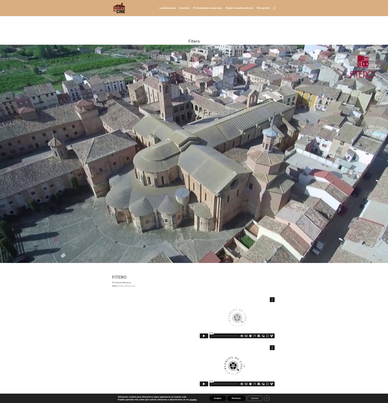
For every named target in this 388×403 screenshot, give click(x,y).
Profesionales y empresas (207, 8)
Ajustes (254, 398)
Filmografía (263, 8)
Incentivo (184, 8)
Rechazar (236, 398)
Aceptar (217, 398)
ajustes (193, 399)
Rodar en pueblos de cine (239, 8)
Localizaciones (167, 8)
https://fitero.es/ (127, 286)
